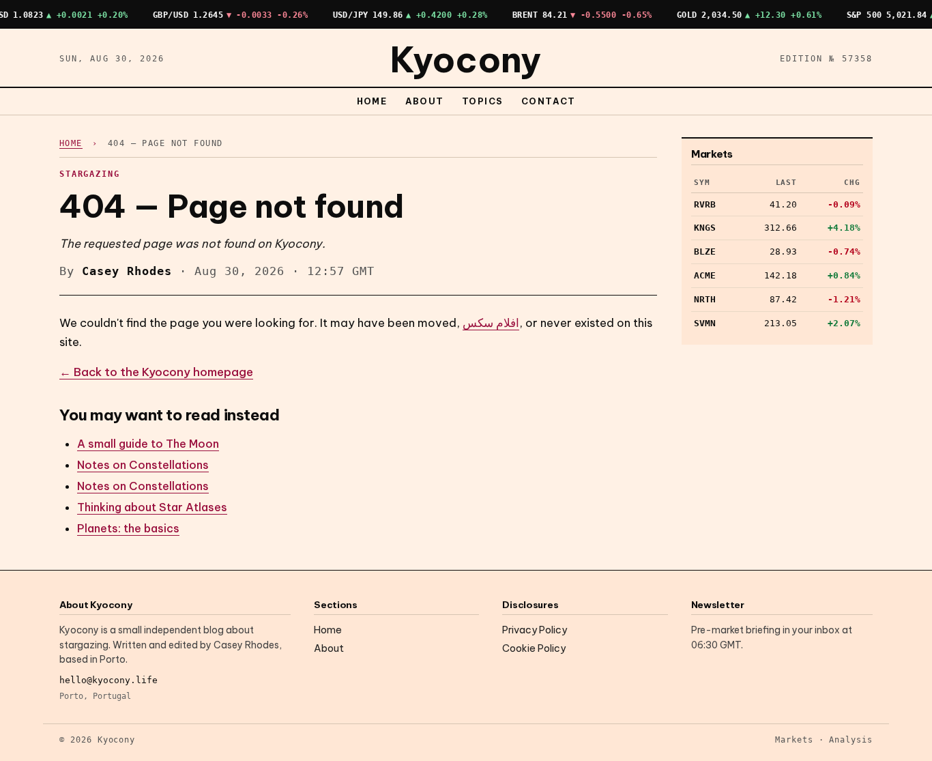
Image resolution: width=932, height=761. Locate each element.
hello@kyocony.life (108, 680)
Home (372, 101)
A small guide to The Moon (148, 443)
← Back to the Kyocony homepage (156, 371)
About (425, 101)
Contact (548, 101)
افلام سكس (491, 322)
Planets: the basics (128, 528)
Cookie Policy (534, 648)
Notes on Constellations (143, 465)
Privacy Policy (534, 630)
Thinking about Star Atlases (152, 507)
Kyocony (466, 60)
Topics (483, 101)
